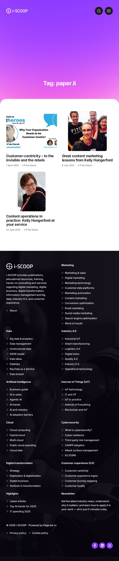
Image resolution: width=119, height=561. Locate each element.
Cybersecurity (70, 422)
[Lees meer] (31, 131)
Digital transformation (19, 463)
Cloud (9, 422)
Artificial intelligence (18, 381)
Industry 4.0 (68, 331)
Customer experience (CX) (77, 463)
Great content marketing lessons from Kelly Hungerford (87, 158)
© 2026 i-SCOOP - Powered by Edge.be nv (31, 525)
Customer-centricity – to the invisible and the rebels (30, 158)
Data (9, 331)
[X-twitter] (110, 545)
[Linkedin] (102, 545)
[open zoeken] (99, 11)
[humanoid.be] (17, 10)
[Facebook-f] (95, 545)
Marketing (67, 265)
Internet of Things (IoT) (75, 381)
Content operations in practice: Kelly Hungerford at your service (30, 220)
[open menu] (109, 11)
